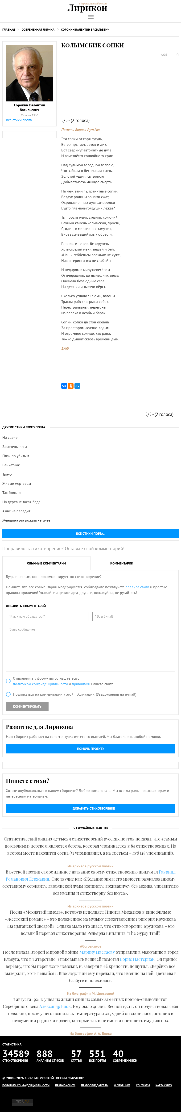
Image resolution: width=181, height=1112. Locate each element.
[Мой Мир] (77, 386)
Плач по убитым (15, 455)
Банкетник (11, 465)
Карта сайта (164, 1085)
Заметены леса (14, 446)
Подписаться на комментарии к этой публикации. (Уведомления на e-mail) (74, 694)
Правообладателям (94, 1085)
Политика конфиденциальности (25, 1085)
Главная (8, 30)
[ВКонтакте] (64, 386)
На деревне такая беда (21, 501)
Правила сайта (65, 1085)
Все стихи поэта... (90, 533)
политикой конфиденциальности (40, 683)
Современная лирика (38, 30)
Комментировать (27, 706)
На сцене (9, 437)
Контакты (143, 1085)
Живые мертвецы (16, 483)
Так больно (11, 492)
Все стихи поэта (19, 119)
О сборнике (122, 1085)
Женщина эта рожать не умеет (27, 520)
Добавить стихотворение (94, 808)
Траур (7, 474)
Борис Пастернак (137, 959)
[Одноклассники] (71, 386)
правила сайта (137, 587)
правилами (81, 683)
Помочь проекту (90, 749)
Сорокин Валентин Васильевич (85, 30)
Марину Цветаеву (97, 952)
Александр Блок (55, 1006)
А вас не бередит (16, 511)
